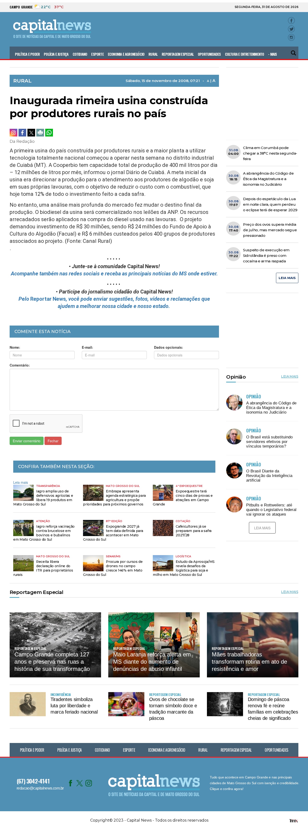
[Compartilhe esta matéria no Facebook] (22, 132)
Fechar (53, 440)
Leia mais (20, 482)
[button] (293, 51)
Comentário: (20, 365)
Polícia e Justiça (56, 54)
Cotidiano (80, 54)
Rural (153, 54)
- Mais (272, 54)
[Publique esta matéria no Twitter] (31, 132)
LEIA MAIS (287, 278)
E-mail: (87, 347)
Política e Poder (27, 54)
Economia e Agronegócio (126, 54)
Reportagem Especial (178, 54)
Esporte (97, 54)
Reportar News (48, 299)
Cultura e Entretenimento (244, 54)
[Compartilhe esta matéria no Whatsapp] (49, 132)
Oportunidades (209, 54)
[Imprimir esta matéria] (40, 132)
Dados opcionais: (168, 347)
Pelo (24, 299)
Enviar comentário (26, 440)
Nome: (15, 347)
